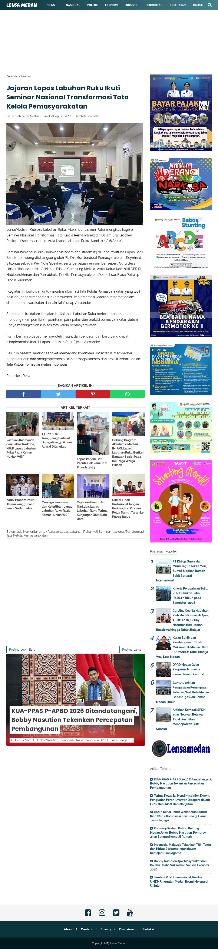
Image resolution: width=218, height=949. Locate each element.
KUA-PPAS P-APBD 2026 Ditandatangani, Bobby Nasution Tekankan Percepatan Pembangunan (74, 720)
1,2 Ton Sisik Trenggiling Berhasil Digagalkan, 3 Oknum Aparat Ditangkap (57, 440)
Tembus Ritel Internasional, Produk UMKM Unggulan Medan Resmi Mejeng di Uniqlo (179, 881)
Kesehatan (178, 5)
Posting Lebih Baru (22, 649)
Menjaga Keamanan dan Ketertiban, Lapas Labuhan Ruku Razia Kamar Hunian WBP (57, 509)
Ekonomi (111, 5)
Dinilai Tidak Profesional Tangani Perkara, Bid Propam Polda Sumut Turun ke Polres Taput (127, 508)
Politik (92, 5)
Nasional (73, 5)
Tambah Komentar (87, 116)
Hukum (198, 5)
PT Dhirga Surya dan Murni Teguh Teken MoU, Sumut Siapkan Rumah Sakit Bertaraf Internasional (181, 571)
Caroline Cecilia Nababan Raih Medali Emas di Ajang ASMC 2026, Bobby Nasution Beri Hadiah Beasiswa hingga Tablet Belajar (182, 620)
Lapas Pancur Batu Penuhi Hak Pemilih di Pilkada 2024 (92, 463)
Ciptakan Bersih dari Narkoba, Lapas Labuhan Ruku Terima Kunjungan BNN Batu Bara (92, 511)
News (51, 5)
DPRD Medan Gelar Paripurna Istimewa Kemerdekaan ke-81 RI (188, 669)
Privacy (105, 929)
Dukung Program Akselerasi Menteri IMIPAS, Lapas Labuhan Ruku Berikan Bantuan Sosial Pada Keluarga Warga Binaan (128, 452)
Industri (131, 5)
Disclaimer (126, 929)
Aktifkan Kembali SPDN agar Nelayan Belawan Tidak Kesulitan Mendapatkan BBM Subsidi (181, 719)
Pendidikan (154, 5)
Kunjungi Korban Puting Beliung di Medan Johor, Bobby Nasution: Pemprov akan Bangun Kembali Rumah (178, 832)
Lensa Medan (21, 5)
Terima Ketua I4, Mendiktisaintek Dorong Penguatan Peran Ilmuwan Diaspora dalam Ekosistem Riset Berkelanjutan (180, 800)
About (68, 929)
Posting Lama (131, 649)
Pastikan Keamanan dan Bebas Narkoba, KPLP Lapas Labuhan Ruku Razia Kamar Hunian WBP (21, 448)
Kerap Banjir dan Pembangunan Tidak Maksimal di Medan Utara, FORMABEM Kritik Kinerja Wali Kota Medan (182, 647)
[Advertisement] (109, 30)
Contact (86, 929)
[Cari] (210, 4)
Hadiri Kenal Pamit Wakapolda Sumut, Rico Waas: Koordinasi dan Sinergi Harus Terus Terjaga (179, 816)
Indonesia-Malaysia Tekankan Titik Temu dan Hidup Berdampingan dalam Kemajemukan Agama (180, 849)
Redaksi (148, 929)
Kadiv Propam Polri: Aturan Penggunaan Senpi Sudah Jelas (20, 504)
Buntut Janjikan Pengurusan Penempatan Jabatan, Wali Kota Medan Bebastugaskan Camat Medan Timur (182, 692)
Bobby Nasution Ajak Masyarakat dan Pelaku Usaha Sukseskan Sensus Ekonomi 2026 (179, 865)
